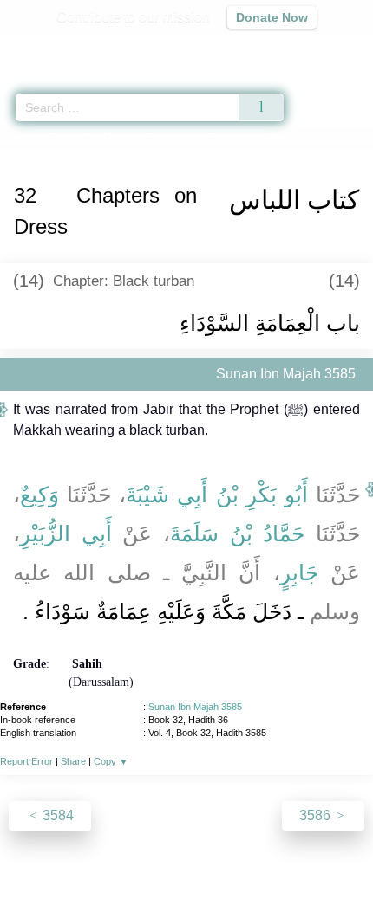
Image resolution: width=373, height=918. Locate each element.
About (36, 867)
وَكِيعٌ (39, 494)
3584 (56, 815)
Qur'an (117, 48)
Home (21, 137)
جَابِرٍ (299, 572)
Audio (322, 48)
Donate (332, 867)
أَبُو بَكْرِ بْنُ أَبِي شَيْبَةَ (217, 494)
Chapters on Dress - (229, 137)
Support (135, 867)
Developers (205, 867)
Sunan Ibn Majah (91, 137)
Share (73, 761)
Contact (275, 867)
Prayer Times (252, 48)
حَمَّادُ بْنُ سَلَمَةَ (237, 533)
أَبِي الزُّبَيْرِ (66, 533)
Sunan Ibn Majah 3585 (195, 706)
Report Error (26, 761)
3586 (316, 815)
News (83, 867)
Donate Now (272, 17)
